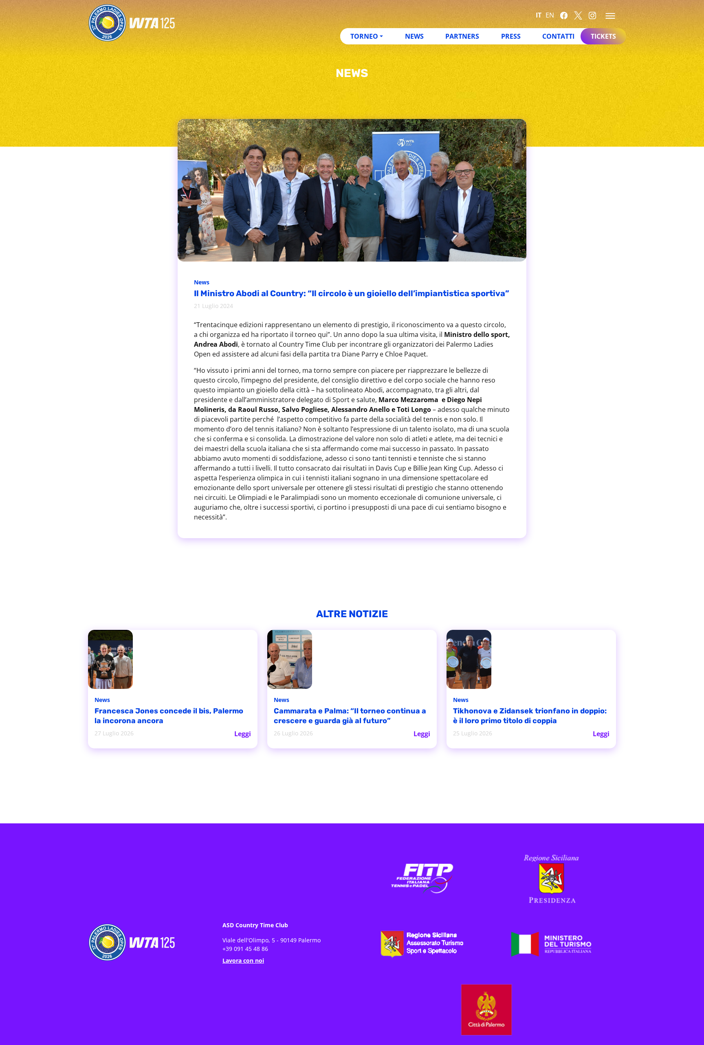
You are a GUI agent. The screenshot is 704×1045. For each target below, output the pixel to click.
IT (538, 15)
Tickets (603, 36)
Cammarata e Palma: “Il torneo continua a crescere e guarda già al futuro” (340, 716)
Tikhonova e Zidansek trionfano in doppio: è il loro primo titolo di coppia (525, 716)
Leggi (243, 732)
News (414, 36)
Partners (462, 36)
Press (511, 36)
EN (550, 15)
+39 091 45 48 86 (245, 948)
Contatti (558, 36)
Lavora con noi (243, 960)
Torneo (364, 36)
